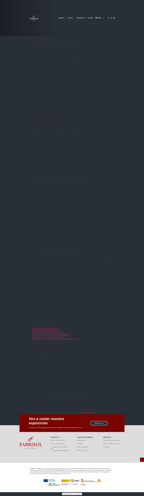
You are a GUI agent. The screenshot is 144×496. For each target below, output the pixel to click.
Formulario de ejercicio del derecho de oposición (46, 331)
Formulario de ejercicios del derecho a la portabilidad (47, 337)
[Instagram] (108, 18)
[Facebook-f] (111, 18)
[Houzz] (114, 18)
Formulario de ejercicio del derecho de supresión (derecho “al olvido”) (52, 333)
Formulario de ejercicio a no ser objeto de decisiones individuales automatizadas (55, 339)
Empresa (61, 17)
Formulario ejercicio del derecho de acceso (44, 328)
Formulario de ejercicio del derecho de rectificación (47, 330)
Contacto (90, 17)
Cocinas (70, 17)
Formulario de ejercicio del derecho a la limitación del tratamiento (51, 335)
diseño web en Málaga (87, 412)
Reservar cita (81, 17)
